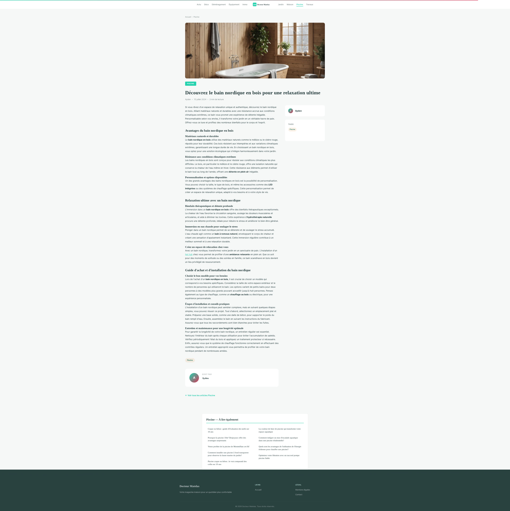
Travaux (309, 4)
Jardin (281, 4)
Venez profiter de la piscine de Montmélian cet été (228, 446)
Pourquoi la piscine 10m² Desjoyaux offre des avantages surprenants (227, 439)
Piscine (299, 4)
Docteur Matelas (189, 486)
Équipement (234, 4)
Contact (298, 494)
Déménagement (219, 4)
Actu (199, 4)
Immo (245, 4)
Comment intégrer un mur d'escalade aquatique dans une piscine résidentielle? (278, 439)
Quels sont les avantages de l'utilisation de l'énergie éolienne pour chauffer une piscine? (280, 447)
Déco (206, 4)
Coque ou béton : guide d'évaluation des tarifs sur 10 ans (228, 430)
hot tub (188, 254)
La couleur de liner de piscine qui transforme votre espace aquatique (280, 430)
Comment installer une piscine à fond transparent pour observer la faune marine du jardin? (228, 453)
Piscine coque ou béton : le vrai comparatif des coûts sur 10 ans (227, 462)
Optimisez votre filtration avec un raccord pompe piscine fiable (279, 456)
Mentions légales (302, 490)
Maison (290, 4)
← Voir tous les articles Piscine (200, 395)
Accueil (188, 17)
